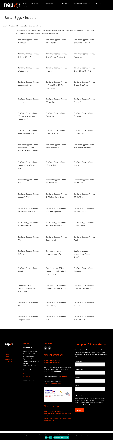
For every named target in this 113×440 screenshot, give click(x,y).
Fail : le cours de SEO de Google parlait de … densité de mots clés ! (56, 271)
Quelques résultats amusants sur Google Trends (82, 254)
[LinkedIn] (45, 348)
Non (50, 437)
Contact (97, 3)
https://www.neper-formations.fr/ (53, 383)
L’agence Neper (49, 3)
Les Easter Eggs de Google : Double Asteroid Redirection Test (28, 165)
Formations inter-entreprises (52, 360)
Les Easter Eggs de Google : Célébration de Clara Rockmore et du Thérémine (28, 148)
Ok (46, 437)
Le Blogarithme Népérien (81, 3)
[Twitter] (49, 348)
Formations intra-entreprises (52, 362)
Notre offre (35, 3)
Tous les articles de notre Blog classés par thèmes (25, 26)
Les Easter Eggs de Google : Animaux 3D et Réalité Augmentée (56, 85)
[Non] (111, 436)
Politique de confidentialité (61, 437)
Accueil (25, 3)
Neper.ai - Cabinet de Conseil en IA (53, 411)
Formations (64, 3)
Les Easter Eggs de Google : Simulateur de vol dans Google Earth (28, 116)
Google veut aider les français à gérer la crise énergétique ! (26, 288)
